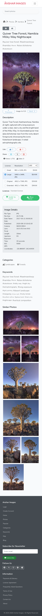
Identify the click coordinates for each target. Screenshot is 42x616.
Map (4, 536)
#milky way (17, 283)
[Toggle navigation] (35, 4)
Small (9, 170)
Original (9, 181)
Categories (6, 528)
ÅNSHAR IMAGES (15, 3)
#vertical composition (22, 300)
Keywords (6, 532)
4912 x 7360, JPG (21, 181)
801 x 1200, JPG (20, 170)
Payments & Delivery (10, 578)
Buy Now (30, 198)
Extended (10, 185)
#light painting (7, 291)
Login (5, 507)
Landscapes (10, 264)
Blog (4, 540)
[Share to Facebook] (11, 154)
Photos (5, 519)
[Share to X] (17, 154)
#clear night (15, 294)
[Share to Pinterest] (24, 154)
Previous (8, 112)
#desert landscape (21, 290)
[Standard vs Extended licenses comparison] (23, 191)
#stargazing (7, 294)
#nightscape (7, 300)
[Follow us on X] (9, 567)
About (5, 604)
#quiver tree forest (11, 42)
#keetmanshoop (27, 42)
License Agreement (9, 583)
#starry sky (28, 297)
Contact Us (7, 599)
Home (5, 515)
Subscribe (10, 558)
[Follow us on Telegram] (22, 567)
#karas (13, 45)
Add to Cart (12, 198)
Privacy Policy (7, 595)
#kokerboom (7, 49)
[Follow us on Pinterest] (17, 567)
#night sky (26, 283)
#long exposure (25, 287)
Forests (22, 264)
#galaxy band (19, 297)
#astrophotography (10, 287)
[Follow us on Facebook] (4, 567)
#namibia (7, 45)
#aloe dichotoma (24, 45)
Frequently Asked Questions (13, 587)
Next (31, 111)
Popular (5, 524)
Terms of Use (7, 591)
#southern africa (8, 297)
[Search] (37, 11)
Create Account (8, 511)
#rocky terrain (25, 294)
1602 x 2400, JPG (20, 175)
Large (9, 174)
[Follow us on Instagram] (13, 567)
